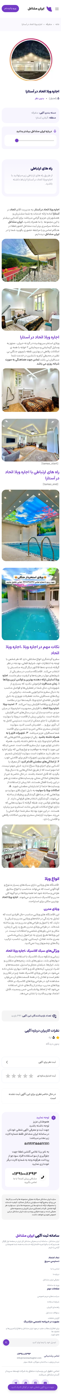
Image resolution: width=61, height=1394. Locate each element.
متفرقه (49, 24)
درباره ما (56, 1274)
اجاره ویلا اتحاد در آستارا (32, 24)
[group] (30, 140)
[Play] (10, 140)
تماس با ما (54, 1269)
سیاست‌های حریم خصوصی (48, 1296)
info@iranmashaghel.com (29, 1358)
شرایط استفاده (53, 1302)
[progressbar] (35, 140)
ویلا (48, 878)
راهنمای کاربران (53, 1307)
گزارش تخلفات (53, 1318)
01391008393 (24, 1173)
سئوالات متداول (52, 1313)
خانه (57, 24)
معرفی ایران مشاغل (51, 1280)
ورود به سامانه (53, 1285)
